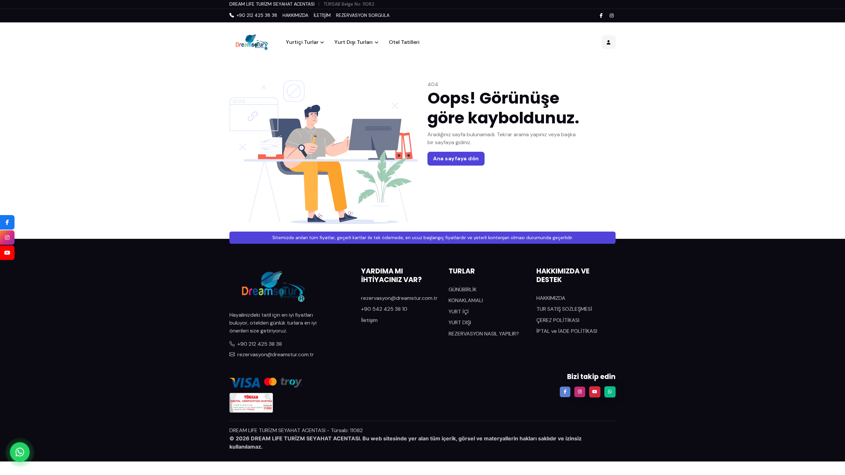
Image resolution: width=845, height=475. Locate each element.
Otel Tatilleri (404, 42)
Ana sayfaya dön (456, 158)
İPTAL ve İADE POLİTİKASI (566, 331)
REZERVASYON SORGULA (362, 15)
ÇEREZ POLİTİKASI (557, 320)
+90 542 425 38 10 (384, 308)
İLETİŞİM (322, 15)
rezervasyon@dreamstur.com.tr (275, 354)
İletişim (369, 320)
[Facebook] (601, 15)
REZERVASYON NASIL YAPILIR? (484, 333)
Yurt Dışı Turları (353, 42)
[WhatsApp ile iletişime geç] (20, 452)
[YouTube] (7, 252)
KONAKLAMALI (466, 300)
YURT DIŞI (460, 322)
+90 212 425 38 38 (259, 343)
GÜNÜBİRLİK (463, 289)
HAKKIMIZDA (295, 15)
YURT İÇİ (459, 311)
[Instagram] (612, 15)
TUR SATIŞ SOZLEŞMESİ (564, 308)
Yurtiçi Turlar (302, 42)
